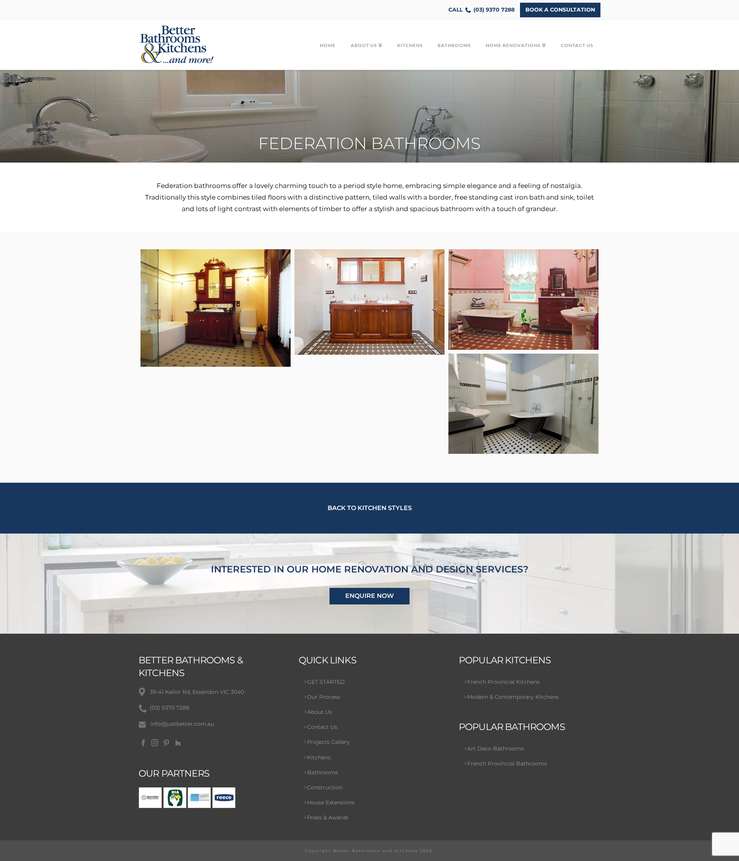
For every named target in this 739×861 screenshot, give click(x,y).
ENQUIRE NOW (369, 595)
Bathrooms (322, 772)
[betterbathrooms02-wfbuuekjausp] (369, 302)
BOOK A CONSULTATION (560, 9)
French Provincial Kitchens (503, 681)
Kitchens (319, 757)
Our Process (323, 696)
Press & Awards (327, 817)
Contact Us (322, 726)
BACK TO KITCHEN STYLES (370, 508)
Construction (325, 787)
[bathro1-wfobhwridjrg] (215, 308)
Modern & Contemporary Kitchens (513, 696)
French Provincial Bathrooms (507, 763)
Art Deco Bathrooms (495, 748)
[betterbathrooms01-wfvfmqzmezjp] (523, 299)
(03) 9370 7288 (481, 9)
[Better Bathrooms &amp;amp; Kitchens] (523, 404)
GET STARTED (326, 681)
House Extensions (330, 802)
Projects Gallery (328, 741)
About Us (319, 711)
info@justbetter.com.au (182, 723)
